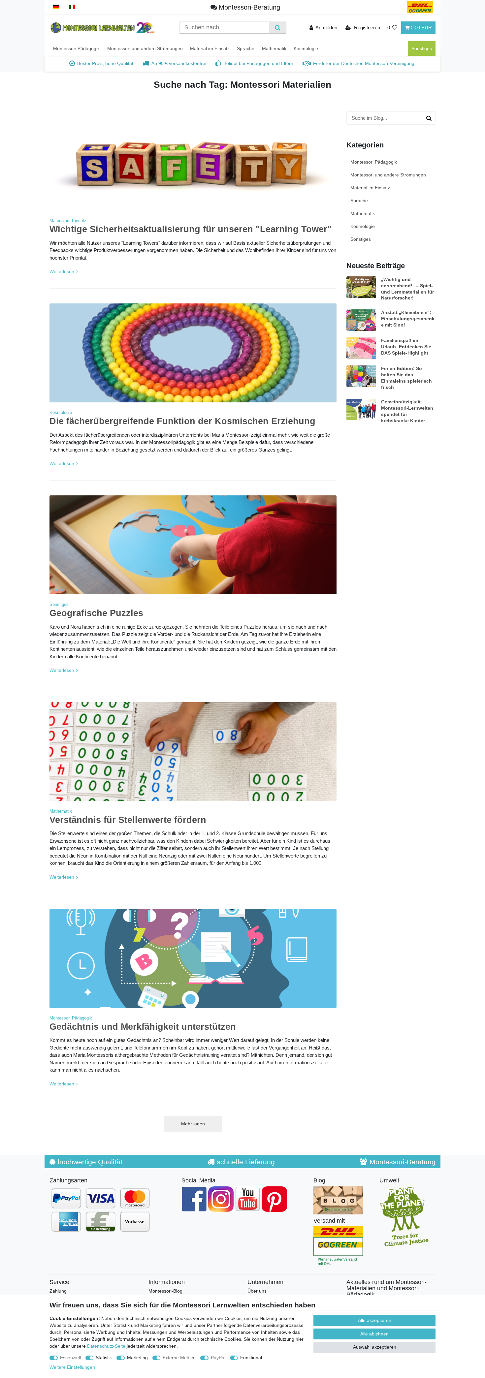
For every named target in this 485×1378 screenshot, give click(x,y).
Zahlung (58, 1291)
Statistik (104, 1357)
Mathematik (274, 48)
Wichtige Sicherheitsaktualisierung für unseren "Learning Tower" (190, 229)
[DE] (56, 7)
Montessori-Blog (165, 1291)
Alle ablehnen (374, 1333)
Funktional (251, 1357)
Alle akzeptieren (374, 1320)
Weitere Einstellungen (72, 1367)
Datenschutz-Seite (106, 1346)
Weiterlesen (61, 271)
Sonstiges (421, 48)
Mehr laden (193, 1123)
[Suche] (277, 27)
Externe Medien (179, 1357)
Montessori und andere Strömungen (145, 48)
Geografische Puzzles (96, 613)
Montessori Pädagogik (76, 48)
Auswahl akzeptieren (374, 1347)
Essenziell (70, 1357)
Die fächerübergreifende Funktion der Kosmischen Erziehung (182, 421)
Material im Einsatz (210, 48)
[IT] (72, 7)
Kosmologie (306, 48)
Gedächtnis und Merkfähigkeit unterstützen (142, 1027)
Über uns (257, 1291)
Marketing (137, 1357)
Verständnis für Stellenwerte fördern (127, 820)
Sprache (245, 48)
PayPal (218, 1357)
